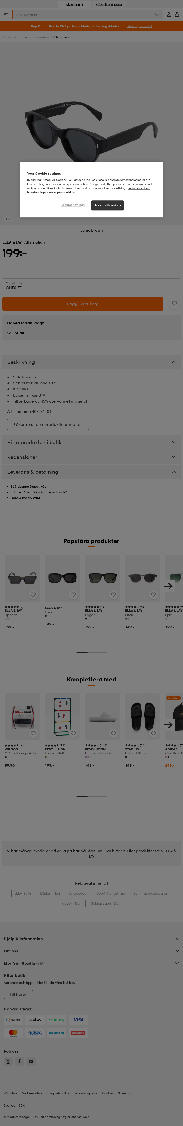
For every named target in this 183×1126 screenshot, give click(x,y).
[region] (91, 190)
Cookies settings (73, 205)
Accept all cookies (107, 205)
